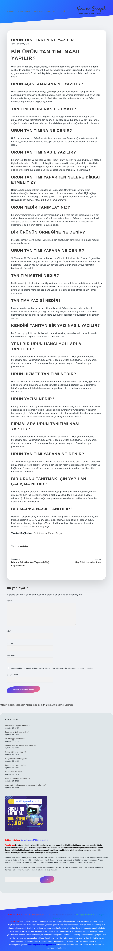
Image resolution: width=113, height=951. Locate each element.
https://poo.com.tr (35, 704)
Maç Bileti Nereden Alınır (88, 562)
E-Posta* (10, 643)
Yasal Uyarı (38, 11)
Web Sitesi (11, 655)
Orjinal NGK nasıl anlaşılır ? (15, 752)
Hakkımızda (50, 11)
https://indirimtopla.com (12, 704)
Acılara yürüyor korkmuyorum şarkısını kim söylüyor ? (25, 785)
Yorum (9, 601)
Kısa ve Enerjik (91, 8)
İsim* (9, 631)
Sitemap (69, 704)
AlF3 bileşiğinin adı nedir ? (15, 739)
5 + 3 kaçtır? (12, 675)
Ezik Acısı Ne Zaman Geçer (48, 533)
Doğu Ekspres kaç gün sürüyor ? (17, 778)
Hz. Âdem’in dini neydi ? (14, 772)
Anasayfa (10, 11)
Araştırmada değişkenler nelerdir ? (18, 725)
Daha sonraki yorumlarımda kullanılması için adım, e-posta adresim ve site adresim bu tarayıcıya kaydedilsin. (52, 668)
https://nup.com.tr (54, 704)
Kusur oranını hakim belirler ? (16, 765)
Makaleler (23, 546)
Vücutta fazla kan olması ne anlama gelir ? (21, 745)
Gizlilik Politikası (24, 11)
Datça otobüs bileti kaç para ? (16, 758)
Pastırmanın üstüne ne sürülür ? (17, 732)
